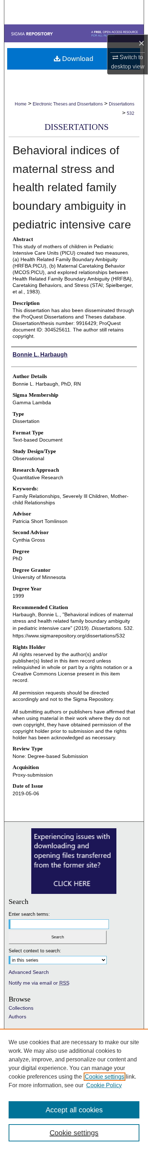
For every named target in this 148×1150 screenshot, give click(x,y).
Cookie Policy (104, 1085)
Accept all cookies (74, 1110)
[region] (74, 1089)
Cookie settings (104, 1077)
